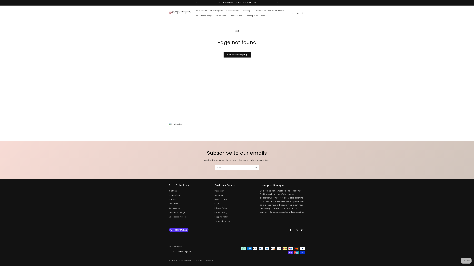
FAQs (217, 204)
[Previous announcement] (196, 2)
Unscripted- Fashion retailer (187, 260)
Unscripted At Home (178, 217)
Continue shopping (237, 54)
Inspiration (219, 191)
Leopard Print (175, 195)
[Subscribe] (256, 167)
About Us (219, 195)
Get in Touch (221, 199)
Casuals (172, 199)
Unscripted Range (177, 212)
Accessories (174, 208)
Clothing (173, 191)
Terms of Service (222, 221)
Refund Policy (221, 212)
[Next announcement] (277, 2)
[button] (247, 10)
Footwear (173, 204)
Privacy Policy (221, 208)
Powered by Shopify (205, 260)
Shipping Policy (221, 217)
